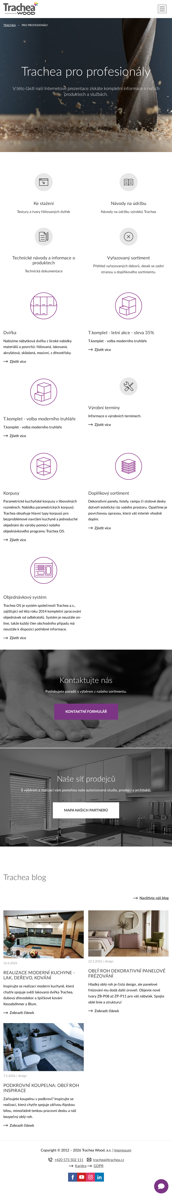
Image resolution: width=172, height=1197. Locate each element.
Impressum (122, 1150)
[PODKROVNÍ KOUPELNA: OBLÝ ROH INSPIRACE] (43, 1047)
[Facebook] (72, 1177)
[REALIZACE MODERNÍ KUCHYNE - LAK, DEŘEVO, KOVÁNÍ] (43, 934)
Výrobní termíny (104, 408)
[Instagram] (90, 1177)
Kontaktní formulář (86, 711)
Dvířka (9, 333)
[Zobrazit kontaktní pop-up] (161, 1186)
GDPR (98, 1166)
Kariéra (80, 1166)
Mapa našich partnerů (86, 810)
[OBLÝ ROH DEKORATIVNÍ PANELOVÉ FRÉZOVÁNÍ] (128, 933)
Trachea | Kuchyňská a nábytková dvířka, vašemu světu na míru (21, 8)
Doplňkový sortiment (108, 493)
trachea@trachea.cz (108, 1160)
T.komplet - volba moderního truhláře (39, 419)
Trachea (9, 25)
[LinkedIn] (99, 1177)
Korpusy (11, 493)
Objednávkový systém (24, 597)
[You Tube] (81, 1177)
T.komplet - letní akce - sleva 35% (121, 333)
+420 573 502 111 (68, 1160)
